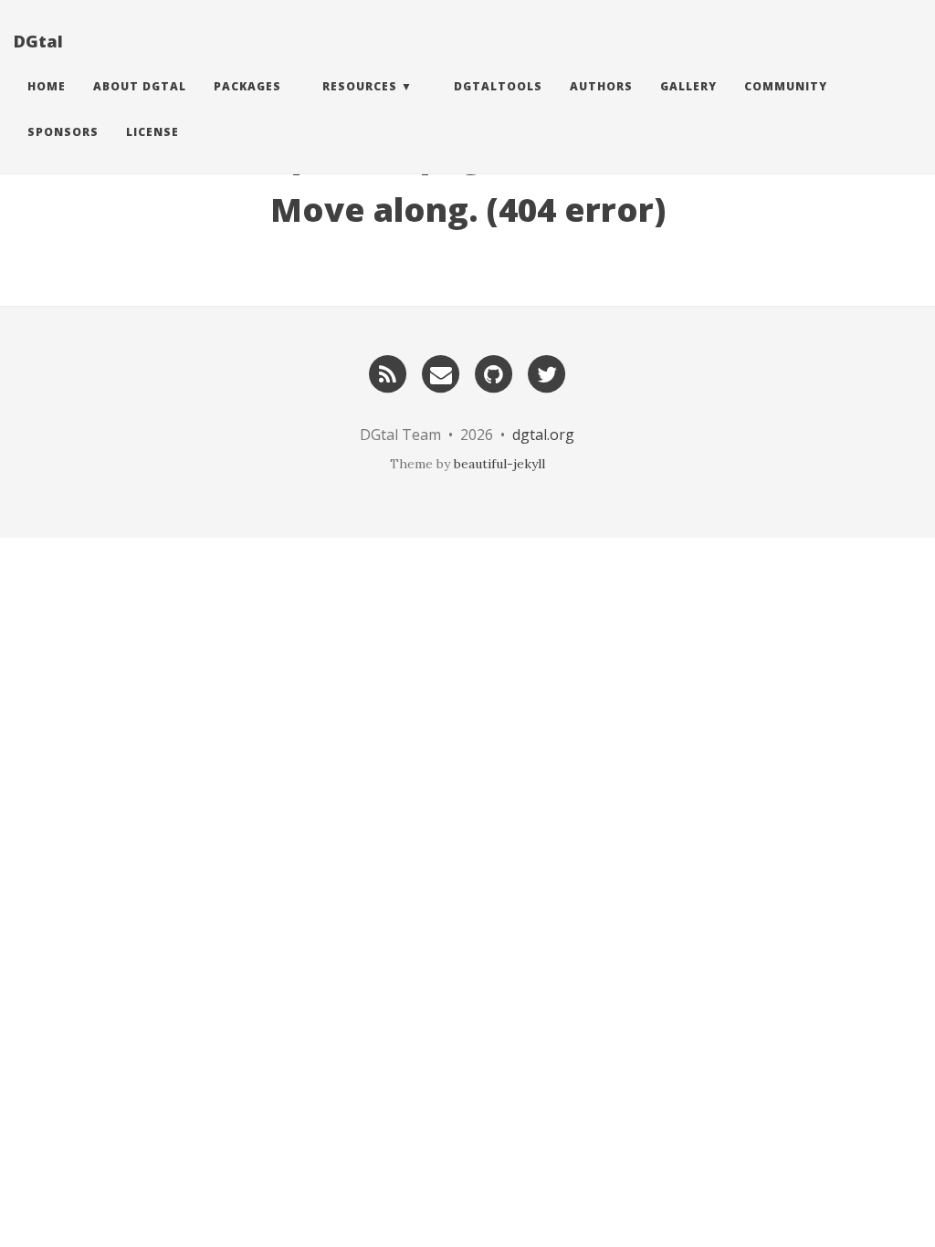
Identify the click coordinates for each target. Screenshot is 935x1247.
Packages (247, 86)
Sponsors (63, 132)
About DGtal (139, 86)
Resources (359, 86)
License (152, 132)
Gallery (688, 86)
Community (785, 86)
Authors (601, 86)
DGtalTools (498, 86)
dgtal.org (543, 434)
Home (46, 86)
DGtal (38, 41)
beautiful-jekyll (499, 464)
